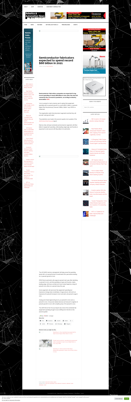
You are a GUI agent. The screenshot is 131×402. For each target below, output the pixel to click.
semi (72, 383)
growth (64, 383)
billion (47, 383)
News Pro (59, 393)
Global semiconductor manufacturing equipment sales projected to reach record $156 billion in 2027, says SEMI (65, 342)
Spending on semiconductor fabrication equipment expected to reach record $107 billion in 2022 (65, 350)
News (55, 382)
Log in (82, 393)
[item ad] (94, 73)
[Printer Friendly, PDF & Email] (46, 315)
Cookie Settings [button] (118, 398)
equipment (52, 383)
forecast (59, 383)
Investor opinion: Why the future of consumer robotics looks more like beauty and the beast (29, 163)
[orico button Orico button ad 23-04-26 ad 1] (94, 95)
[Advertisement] (58, 79)
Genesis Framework (69, 393)
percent (69, 383)
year (45, 385)
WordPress (77, 393)
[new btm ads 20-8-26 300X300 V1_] (94, 50)
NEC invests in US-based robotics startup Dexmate (28, 85)
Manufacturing (49, 382)
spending (41, 385)
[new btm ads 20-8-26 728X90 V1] (78, 18)
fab (56, 383)
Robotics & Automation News (35, 15)
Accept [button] (126, 398)
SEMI (47, 99)
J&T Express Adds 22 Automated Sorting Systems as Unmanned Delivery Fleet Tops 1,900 (29, 131)
